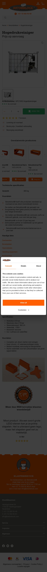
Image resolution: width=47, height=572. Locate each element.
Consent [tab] (8, 266)
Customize (22, 310)
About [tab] (38, 266)
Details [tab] (23, 266)
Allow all (23, 303)
